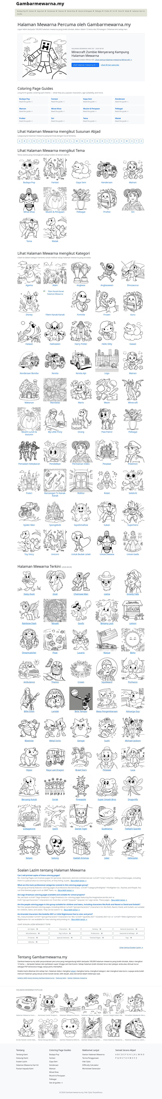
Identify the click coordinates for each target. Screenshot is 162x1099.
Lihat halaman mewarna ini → (85, 65)
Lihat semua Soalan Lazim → (131, 947)
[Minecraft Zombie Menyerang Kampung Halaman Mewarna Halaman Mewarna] (44, 57)
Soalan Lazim (21, 1061)
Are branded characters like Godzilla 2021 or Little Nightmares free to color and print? (55, 914)
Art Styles (33, 929)
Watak (127, 11)
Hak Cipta (86, 1061)
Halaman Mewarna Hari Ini (27, 1065)
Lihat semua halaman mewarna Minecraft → (113, 60)
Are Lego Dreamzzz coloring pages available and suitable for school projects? (51, 895)
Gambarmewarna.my (40, 3)
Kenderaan (51, 11)
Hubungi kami (61, 978)
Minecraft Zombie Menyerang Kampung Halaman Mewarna (100, 54)
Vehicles (32, 942)
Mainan (61, 11)
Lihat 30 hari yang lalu (110, 65)
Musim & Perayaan (85, 11)
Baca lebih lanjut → (79, 880)
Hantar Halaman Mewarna (93, 1054)
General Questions (128, 929)
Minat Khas (71, 11)
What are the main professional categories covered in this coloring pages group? (53, 885)
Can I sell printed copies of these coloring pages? (39, 875)
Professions (96, 933)
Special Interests (64, 938)
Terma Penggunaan (90, 1058)
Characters (64, 929)
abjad (73, 971)
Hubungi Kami (22, 1058)
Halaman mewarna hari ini (83, 48)
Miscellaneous (32, 933)
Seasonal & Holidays (129, 933)
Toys (129, 938)
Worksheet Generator (91, 1068)
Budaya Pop (21, 11)
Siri (114, 11)
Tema (120, 11)
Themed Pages (97, 938)
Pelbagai (98, 11)
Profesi (107, 11)
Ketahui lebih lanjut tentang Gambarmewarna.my (36, 978)
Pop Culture (65, 933)
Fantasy (96, 929)
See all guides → (56, 1082)
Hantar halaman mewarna (77, 978)
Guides (19, 14)
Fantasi (31, 11)
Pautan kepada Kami (24, 1068)
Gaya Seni (40, 11)
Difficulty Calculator (90, 1065)
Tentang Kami (22, 1054)
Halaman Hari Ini (138, 11)
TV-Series (33, 938)
